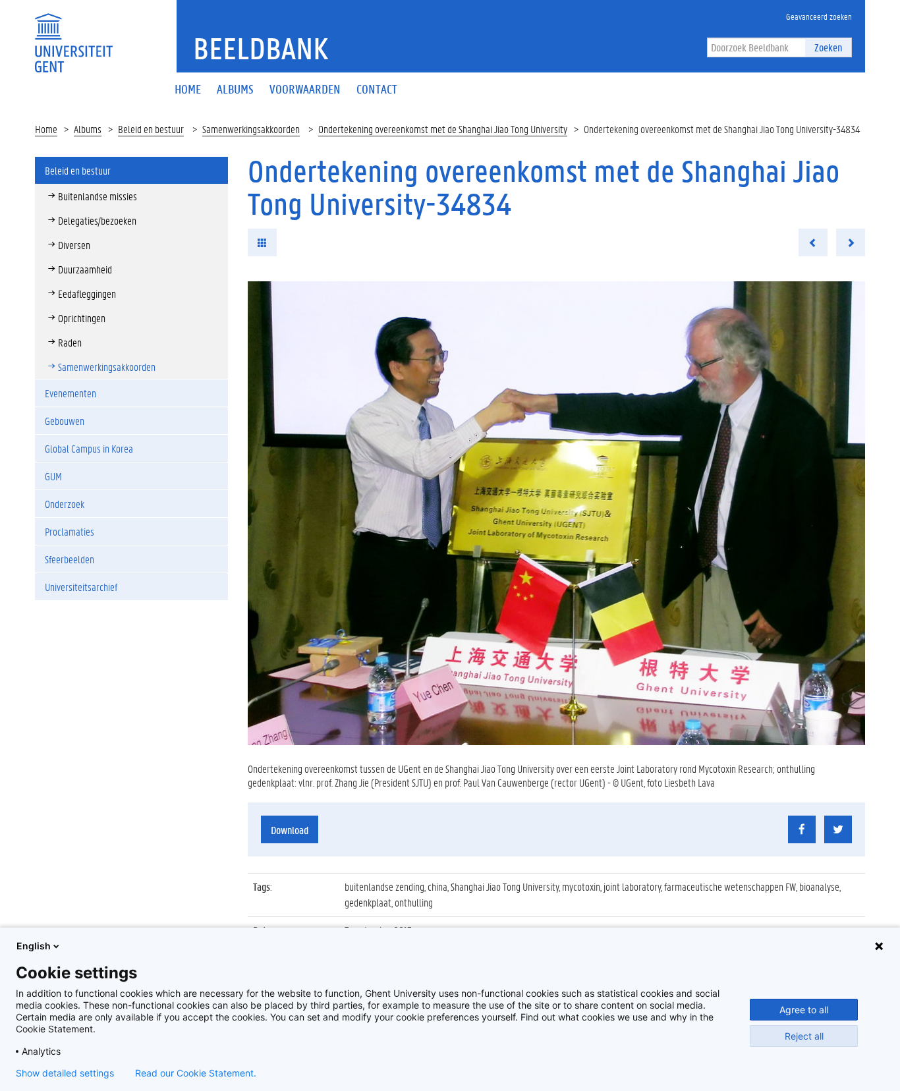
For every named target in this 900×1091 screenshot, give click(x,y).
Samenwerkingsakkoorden (251, 129)
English (33, 945)
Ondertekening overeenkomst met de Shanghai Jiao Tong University (442, 129)
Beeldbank (260, 48)
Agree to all (803, 1009)
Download (289, 830)
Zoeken (828, 47)
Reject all (804, 1036)
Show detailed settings (65, 1073)
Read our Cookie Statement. (195, 1073)
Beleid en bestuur (151, 129)
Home (46, 129)
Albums (87, 129)
